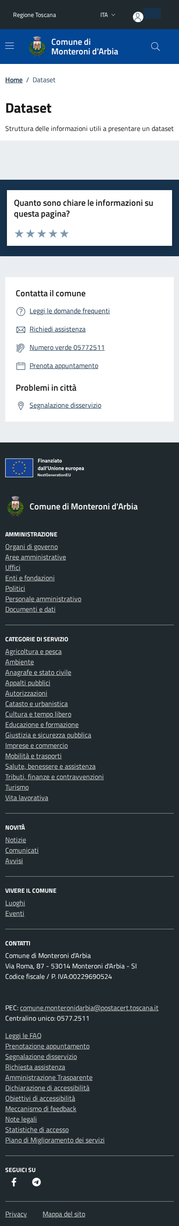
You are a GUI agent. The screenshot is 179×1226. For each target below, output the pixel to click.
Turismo (17, 787)
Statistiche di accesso (37, 1129)
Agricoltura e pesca (33, 651)
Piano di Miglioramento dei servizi (55, 1140)
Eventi (14, 913)
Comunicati (22, 850)
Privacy (16, 1214)
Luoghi (15, 903)
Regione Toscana (34, 14)
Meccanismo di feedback (40, 1108)
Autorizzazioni (26, 693)
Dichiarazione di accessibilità (47, 1087)
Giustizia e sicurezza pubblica (48, 735)
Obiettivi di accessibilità (40, 1098)
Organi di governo (31, 546)
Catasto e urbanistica (36, 703)
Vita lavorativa (26, 797)
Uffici (12, 567)
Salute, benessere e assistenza (50, 766)
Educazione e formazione (42, 724)
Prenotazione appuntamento (47, 1046)
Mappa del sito (64, 1214)
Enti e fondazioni (30, 578)
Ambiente (19, 662)
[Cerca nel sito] (155, 46)
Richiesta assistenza (35, 1067)
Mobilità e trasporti (33, 755)
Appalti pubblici (27, 682)
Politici (15, 588)
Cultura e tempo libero (38, 714)
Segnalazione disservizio (41, 1056)
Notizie (15, 839)
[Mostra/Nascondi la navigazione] (9, 45)
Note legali (21, 1119)
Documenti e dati (30, 609)
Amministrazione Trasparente (49, 1077)
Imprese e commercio (36, 745)
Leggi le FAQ (23, 1035)
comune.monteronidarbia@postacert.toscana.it (89, 1007)
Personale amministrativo (43, 598)
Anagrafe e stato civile (38, 672)
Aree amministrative (35, 557)
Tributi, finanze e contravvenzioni (54, 776)
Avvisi (14, 860)
